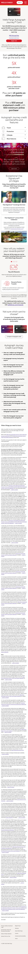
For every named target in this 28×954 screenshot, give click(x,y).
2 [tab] (13, 261)
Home (16, 938)
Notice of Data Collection (6, 933)
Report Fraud (17, 925)
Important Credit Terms (14, 37)
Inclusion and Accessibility (20, 936)
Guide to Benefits (4, 652)
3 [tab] (14, 261)
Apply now (14, 41)
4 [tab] (16, 261)
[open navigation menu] (25, 2)
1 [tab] (11, 261)
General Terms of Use (5, 936)
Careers (16, 933)
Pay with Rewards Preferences (7, 829)
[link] (7, 2)
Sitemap (17, 928)
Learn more (14, 168)
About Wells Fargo (18, 930)
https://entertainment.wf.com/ (17, 750)
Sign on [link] (20, 2)
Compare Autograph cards (14, 336)
